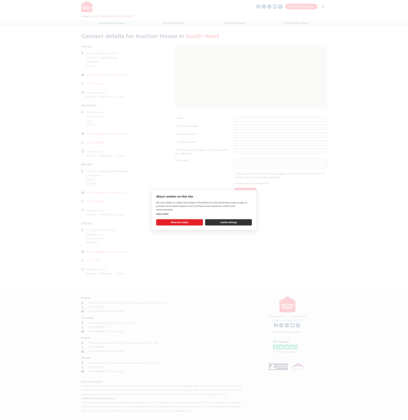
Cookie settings (228, 222)
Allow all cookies (179, 222)
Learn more (162, 213)
